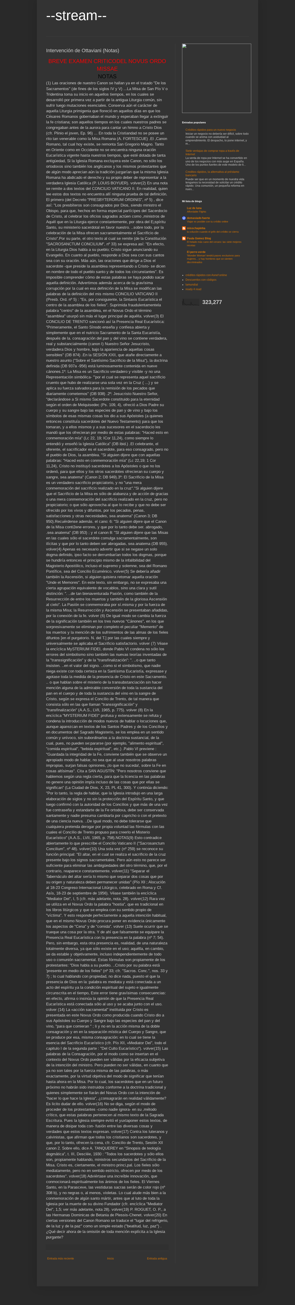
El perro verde (196, 252)
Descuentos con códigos (201, 279)
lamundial (192, 284)
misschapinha (196, 228)
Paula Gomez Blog (199, 238)
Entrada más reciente (60, 1258)
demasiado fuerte (198, 218)
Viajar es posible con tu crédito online (207, 221)
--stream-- (76, 15)
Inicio (110, 1258)
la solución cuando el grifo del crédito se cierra (213, 231)
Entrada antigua (157, 1258)
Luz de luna (194, 208)
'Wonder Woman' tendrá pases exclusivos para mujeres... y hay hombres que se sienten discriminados (213, 259)
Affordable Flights (196, 211)
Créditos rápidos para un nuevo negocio (211, 129)
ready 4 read (193, 289)
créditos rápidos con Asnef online (206, 275)
